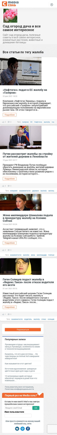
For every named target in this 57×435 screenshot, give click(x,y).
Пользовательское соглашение (19, 386)
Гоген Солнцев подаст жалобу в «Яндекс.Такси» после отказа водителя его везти (28, 282)
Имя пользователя (14, 412)
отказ (44, 319)
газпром (25, 122)
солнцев (51, 319)
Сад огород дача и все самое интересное (22, 28)
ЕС (31, 122)
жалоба (47, 122)
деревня (35, 191)
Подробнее (10, 114)
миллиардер (42, 255)
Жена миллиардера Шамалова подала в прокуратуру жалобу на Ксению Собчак (28, 218)
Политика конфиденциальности (19, 389)
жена (33, 255)
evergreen (13, 191)
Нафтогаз (38, 122)
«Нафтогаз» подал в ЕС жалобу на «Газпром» (25, 91)
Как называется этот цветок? (18, 363)
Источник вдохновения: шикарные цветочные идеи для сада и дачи (20, 369)
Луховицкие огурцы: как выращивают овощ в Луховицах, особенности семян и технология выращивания (22, 346)
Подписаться (23, 329)
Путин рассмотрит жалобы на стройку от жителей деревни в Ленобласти (28, 155)
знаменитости (24, 191)
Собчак (51, 255)
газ (53, 122)
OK (35, 408)
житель (51, 191)
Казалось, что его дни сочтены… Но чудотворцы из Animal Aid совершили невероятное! (22, 356)
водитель (28, 319)
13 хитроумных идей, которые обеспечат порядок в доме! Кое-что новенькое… (21, 378)
